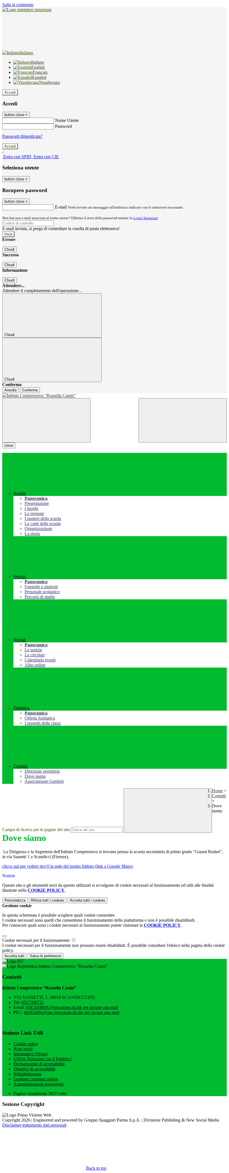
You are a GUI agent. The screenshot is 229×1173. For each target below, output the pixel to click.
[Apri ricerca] (183, 420)
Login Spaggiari (145, 218)
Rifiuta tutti (47, 900)
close (8, 445)
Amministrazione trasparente (38, 1084)
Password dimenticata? (22, 136)
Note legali (23, 1048)
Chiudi (9, 249)
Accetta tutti (87, 900)
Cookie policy (25, 1043)
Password (63, 126)
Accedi (10, 92)
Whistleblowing (27, 1074)
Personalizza (14, 900)
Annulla (10, 390)
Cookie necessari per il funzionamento (36, 940)
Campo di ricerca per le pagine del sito (36, 829)
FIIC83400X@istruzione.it (72, 1007)
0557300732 (32, 1002)
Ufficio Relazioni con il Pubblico (42, 1058)
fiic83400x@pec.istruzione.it (71, 1012)
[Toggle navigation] (46, 420)
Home (217, 790)
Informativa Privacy (30, 1053)
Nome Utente (67, 120)
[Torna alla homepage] (114, 395)
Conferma (30, 390)
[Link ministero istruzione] (27, 9)
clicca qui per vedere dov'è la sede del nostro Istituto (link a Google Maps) (68, 866)
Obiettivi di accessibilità (34, 1068)
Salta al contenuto (18, 4)
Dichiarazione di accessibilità (39, 1063)
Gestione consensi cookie (35, 1079)
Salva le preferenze (45, 956)
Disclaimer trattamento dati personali (34, 1125)
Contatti (219, 795)
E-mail (61, 207)
